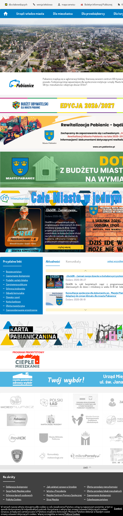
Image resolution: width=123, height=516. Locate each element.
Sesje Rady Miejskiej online (18, 491)
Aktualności (53, 261)
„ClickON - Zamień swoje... (61, 210)
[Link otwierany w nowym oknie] (17, 402)
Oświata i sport (13, 297)
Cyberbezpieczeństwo (97, 499)
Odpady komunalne (15, 293)
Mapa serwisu (68, 4)
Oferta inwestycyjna (15, 305)
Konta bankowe (13, 301)
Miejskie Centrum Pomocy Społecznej (64, 495)
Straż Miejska (52, 499)
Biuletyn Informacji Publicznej (98, 4)
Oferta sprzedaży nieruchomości (102, 486)
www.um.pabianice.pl (21, 83)
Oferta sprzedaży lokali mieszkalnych (104, 491)
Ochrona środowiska (15, 288)
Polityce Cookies (72, 514)
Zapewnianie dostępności (18, 275)
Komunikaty (73, 261)
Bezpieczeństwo (14, 271)
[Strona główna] (6, 14)
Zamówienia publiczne (16, 284)
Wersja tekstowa (44, 4)
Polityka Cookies (13, 499)
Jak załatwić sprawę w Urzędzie (61, 486)
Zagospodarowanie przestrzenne (21, 310)
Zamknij (118, 508)
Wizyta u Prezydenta (56, 491)
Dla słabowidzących (18, 4)
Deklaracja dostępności (17, 486)
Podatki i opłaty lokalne (17, 280)
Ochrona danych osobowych (19, 495)
